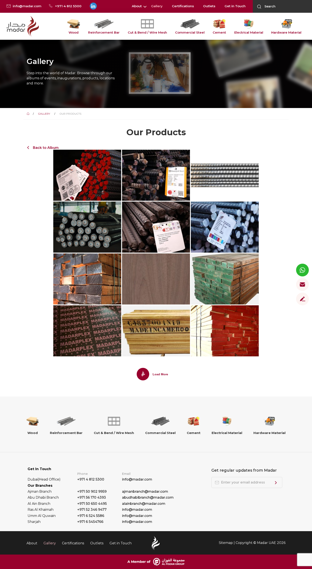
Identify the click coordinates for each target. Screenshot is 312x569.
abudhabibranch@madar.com (148, 497)
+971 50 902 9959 (92, 491)
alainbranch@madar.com (143, 504)
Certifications (183, 6)
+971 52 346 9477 (92, 510)
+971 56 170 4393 (91, 497)
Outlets (209, 6)
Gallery (157, 6)
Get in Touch (235, 6)
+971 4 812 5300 (90, 479)
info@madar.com (137, 479)
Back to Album (46, 148)
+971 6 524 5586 (90, 516)
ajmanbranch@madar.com (145, 491)
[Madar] (22, 26)
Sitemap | (227, 543)
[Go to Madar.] (29, 113)
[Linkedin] (93, 6)
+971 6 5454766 (90, 522)
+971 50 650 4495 (92, 504)
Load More (160, 374)
